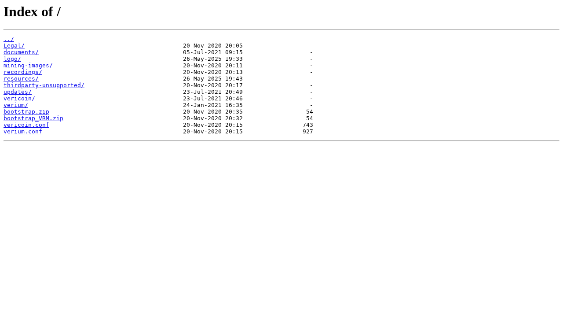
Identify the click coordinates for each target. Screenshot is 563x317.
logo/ (12, 58)
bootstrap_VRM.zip (33, 118)
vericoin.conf (26, 125)
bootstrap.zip (26, 111)
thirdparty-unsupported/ (44, 85)
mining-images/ (28, 65)
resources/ (21, 78)
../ (9, 39)
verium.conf (23, 131)
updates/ (18, 91)
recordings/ (23, 72)
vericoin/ (19, 98)
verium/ (16, 105)
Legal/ (14, 45)
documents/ (21, 52)
